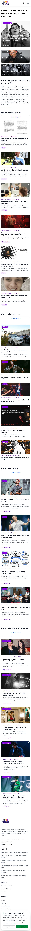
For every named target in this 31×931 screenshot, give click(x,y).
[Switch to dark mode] (23, 2)
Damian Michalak (5, 347)
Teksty (4, 65)
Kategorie (4, 896)
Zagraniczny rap (7, 23)
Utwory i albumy (6, 51)
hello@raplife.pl (7, 844)
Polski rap (4, 179)
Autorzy (4, 882)
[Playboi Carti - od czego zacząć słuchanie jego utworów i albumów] (15, 56)
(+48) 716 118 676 (8, 841)
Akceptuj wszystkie (22, 926)
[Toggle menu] (28, 3)
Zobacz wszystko (15, 117)
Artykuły (4, 849)
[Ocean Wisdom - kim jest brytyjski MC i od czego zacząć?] (15, 34)
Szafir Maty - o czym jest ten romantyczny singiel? (14, 852)
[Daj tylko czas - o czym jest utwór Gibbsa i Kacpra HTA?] (15, 70)
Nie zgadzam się (9, 926)
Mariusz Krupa (4, 136)
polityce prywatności (18, 923)
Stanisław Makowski (6, 199)
